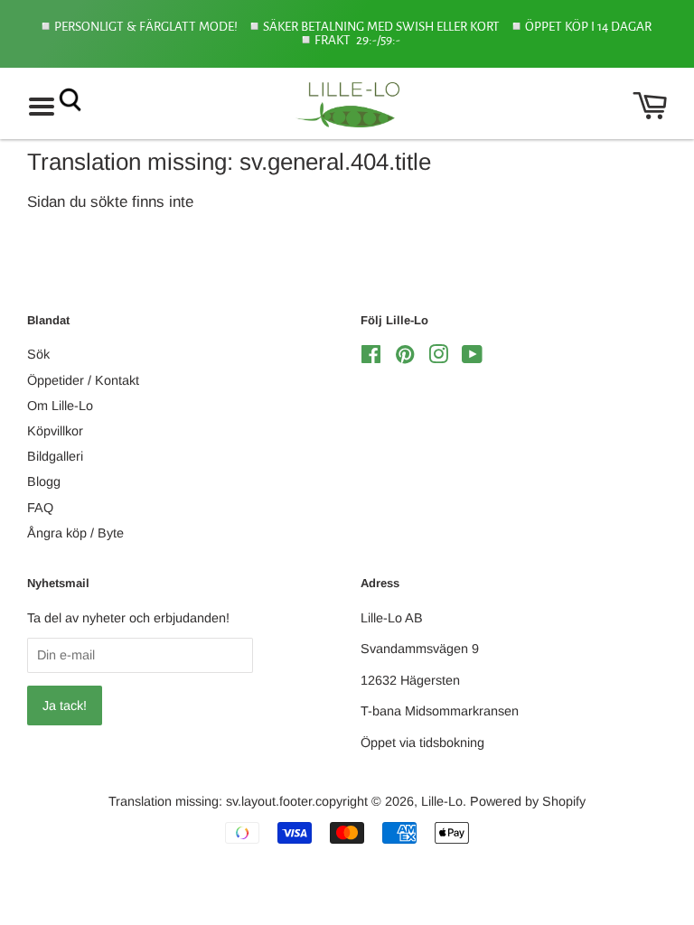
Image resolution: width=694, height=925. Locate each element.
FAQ (40, 507)
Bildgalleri (55, 456)
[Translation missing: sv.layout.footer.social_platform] (371, 357)
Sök (38, 354)
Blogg (44, 481)
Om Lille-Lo (60, 405)
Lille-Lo (442, 801)
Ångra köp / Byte (75, 533)
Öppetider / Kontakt (83, 380)
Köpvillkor (55, 431)
